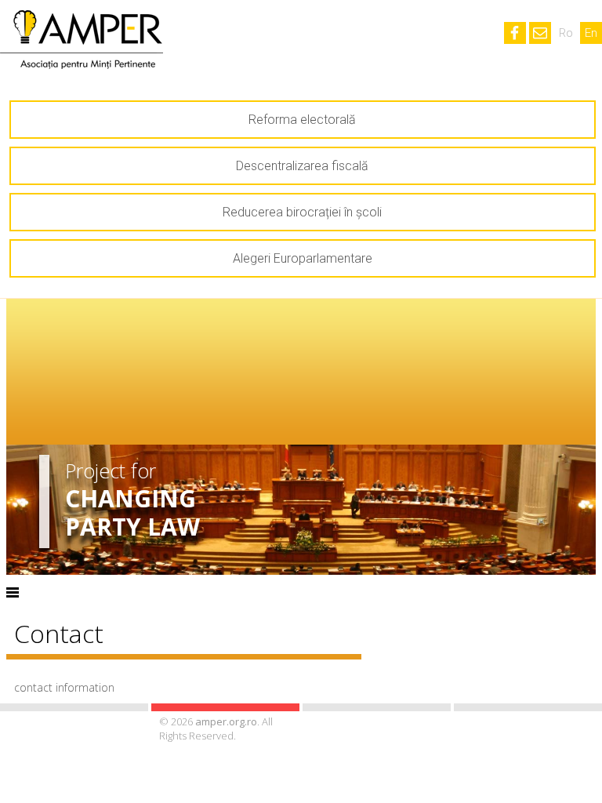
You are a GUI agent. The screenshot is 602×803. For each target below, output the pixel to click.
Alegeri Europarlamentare (302, 258)
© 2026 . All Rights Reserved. (216, 728)
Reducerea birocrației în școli (302, 212)
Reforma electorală (302, 119)
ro (566, 33)
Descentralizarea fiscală (302, 165)
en (591, 33)
